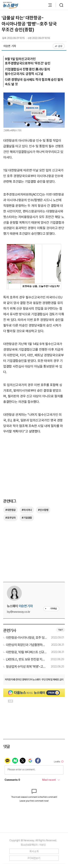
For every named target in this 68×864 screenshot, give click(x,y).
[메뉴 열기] (48, 5)
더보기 (60, 630)
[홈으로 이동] (10, 5)
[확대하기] (34, 95)
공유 (60, 46)
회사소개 (34, 851)
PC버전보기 (34, 858)
